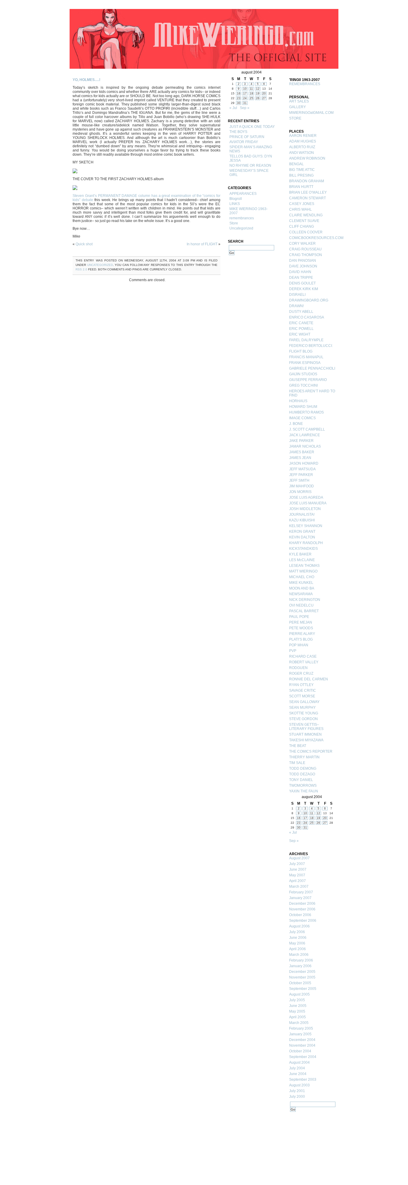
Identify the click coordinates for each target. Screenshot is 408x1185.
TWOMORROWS (303, 785)
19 (258, 93)
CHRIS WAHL (300, 209)
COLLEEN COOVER (306, 232)
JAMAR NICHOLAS (305, 446)
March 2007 (299, 886)
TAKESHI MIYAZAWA (306, 740)
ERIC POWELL (301, 329)
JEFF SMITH (299, 480)
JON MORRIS (300, 492)
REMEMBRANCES (304, 84)
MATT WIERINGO (303, 571)
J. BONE (296, 424)
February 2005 (301, 1028)
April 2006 (297, 949)
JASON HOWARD (303, 463)
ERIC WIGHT (299, 334)
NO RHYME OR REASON (250, 165)
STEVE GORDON (303, 719)
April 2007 (297, 881)
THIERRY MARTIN (304, 757)
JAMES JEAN (300, 458)
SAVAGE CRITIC (302, 690)
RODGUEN (298, 668)
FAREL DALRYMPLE (306, 340)
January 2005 (300, 1034)
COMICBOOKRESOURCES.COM (313, 238)
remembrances (241, 218)
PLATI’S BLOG (301, 639)
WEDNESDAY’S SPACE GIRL (249, 173)
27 (264, 98)
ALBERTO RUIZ (302, 147)
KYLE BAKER (300, 554)
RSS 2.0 (81, 269)
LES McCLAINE (302, 560)
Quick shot (84, 244)
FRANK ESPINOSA (304, 363)
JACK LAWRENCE (304, 435)
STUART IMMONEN (305, 734)
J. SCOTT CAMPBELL (307, 429)
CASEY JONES (301, 204)
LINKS (234, 204)
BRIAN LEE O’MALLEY (308, 192)
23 (238, 98)
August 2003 (299, 1085)
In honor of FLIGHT (202, 244)
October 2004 (300, 1051)
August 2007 (299, 858)
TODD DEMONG (302, 768)
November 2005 (302, 977)
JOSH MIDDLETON (305, 509)
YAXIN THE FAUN (303, 791)
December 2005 (302, 972)
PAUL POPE (299, 617)
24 (245, 98)
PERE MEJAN (300, 622)
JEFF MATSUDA (302, 469)
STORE (295, 118)
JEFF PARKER (301, 475)
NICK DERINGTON (304, 600)
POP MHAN (298, 645)
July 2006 (297, 932)
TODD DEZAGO (302, 774)
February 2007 (301, 892)
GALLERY (297, 107)
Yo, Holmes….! (86, 80)
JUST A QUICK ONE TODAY (252, 127)
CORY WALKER (302, 243)
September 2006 (302, 920)
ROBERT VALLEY (303, 662)
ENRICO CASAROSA (306, 317)
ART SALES (299, 101)
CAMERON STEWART (307, 198)
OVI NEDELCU (301, 605)
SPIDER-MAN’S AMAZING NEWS (250, 149)
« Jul (233, 108)
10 (245, 88)
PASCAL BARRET (304, 611)
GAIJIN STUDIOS (303, 374)
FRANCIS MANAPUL (306, 357)
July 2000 (297, 1096)
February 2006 (301, 960)
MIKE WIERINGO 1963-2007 (248, 211)
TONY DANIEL (301, 780)
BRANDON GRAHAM (306, 181)
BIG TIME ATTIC (302, 170)
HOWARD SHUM (303, 407)
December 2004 (302, 1040)
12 (258, 88)
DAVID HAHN (300, 272)
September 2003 (302, 1079)
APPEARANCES (243, 194)
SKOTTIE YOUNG (303, 713)
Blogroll (235, 199)
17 (245, 93)
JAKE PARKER (301, 441)
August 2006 (299, 926)
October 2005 (300, 983)
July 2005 (297, 1000)
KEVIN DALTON (302, 537)
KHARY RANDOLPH (306, 543)
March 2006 (299, 955)
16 (238, 93)
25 (251, 98)
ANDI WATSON (301, 153)
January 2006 (300, 966)
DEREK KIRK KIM (303, 289)
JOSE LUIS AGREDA (306, 497)
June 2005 (297, 1006)
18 (251, 93)
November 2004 (302, 1045)
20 (264, 93)
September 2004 (302, 1057)
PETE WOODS (301, 628)
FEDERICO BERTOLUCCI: (311, 346)
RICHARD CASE (303, 656)
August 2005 (299, 994)
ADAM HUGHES (302, 141)
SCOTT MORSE (302, 696)
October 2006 (300, 915)
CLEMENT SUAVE (304, 221)
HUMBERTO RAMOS (306, 412)
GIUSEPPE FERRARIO (308, 380)
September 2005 (302, 989)
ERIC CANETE (301, 323)
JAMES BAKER (301, 452)
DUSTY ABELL (301, 312)
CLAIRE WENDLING (306, 215)
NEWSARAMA (301, 594)
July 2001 (297, 1091)
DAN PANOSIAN (302, 260)
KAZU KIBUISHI (302, 520)
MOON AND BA (301, 588)
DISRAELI (297, 295)
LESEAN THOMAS (304, 566)
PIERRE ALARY (302, 634)
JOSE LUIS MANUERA (307, 503)
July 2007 (297, 864)
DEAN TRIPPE (301, 277)
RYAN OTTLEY (301, 685)
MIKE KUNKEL (301, 583)
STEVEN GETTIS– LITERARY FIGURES (306, 726)
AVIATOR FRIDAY (243, 142)
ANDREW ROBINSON (307, 158)
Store (233, 223)
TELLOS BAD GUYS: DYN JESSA (250, 158)
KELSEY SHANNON (305, 526)
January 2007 (300, 898)
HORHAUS (298, 401)
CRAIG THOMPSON (305, 255)
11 (251, 88)
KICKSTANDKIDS (303, 548)
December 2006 (302, 903)
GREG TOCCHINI (303, 385)
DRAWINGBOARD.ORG (308, 300)
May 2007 (297, 875)
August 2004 (299, 1062)
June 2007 (297, 869)
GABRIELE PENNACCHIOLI (312, 368)
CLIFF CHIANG (301, 226)
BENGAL (296, 164)
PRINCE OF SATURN (246, 137)
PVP (292, 651)
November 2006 (302, 909)
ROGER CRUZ (301, 673)
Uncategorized (100, 265)
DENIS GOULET (302, 283)
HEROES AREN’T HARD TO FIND (312, 393)
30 (238, 103)
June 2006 (297, 938)
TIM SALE (297, 763)
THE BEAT (297, 746)
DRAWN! (296, 306)
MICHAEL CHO (301, 577)
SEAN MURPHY (302, 707)
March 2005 (299, 1023)
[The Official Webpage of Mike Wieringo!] (204, 39)
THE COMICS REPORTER (310, 751)
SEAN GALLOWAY (304, 702)
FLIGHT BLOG (300, 351)
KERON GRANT (302, 531)
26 (258, 98)
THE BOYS (238, 132)
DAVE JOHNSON (303, 266)
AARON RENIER (303, 136)
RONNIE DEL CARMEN (308, 679)
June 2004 (297, 1074)
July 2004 (297, 1068)
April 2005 (297, 1017)
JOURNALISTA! (302, 514)
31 (245, 103)
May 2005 (297, 1011)
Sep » (244, 108)
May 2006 (297, 943)
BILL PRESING (301, 175)
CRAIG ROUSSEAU (305, 249)
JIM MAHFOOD (301, 486)
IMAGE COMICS (302, 418)
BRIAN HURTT (301, 187)
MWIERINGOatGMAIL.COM (311, 113)
